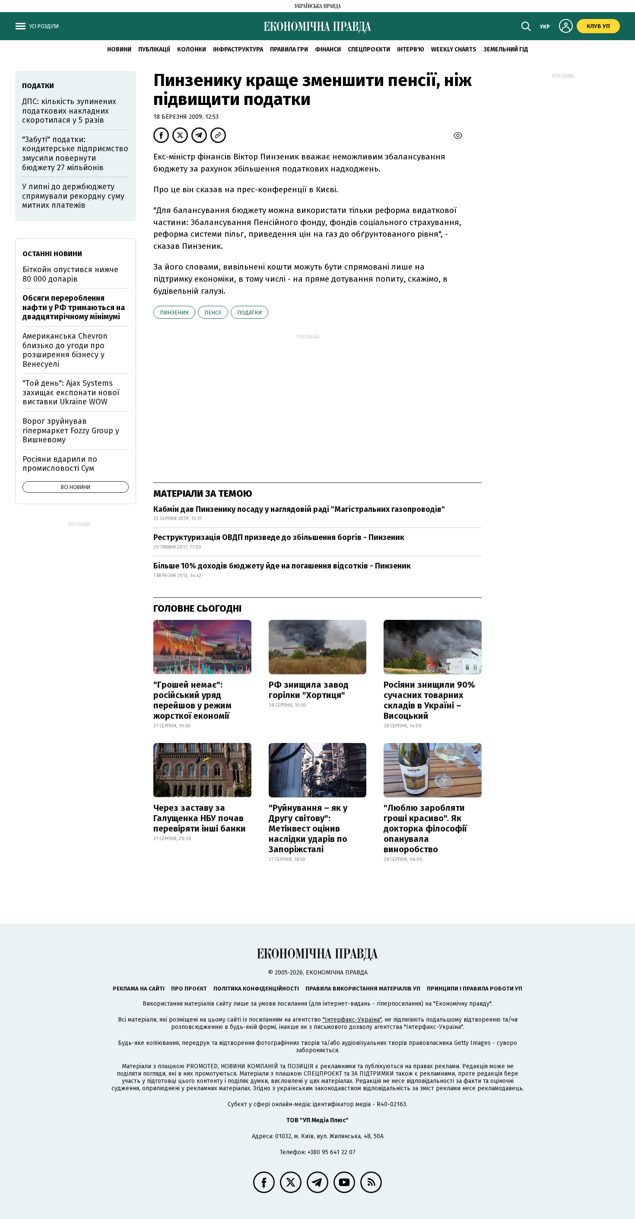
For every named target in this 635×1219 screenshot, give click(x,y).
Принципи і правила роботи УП (474, 988)
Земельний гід (505, 49)
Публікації (154, 49)
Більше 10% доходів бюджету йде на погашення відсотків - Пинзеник (282, 566)
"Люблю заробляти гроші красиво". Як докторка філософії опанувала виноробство (425, 828)
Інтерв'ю (410, 49)
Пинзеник (174, 312)
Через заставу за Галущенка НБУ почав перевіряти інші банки (199, 818)
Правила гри (289, 49)
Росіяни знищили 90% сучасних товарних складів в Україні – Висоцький (429, 700)
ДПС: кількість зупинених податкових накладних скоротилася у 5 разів (69, 111)
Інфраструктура (238, 49)
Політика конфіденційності (256, 988)
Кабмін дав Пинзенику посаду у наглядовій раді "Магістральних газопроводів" (299, 509)
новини (119, 49)
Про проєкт (189, 988)
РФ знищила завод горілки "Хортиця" (309, 689)
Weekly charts (453, 49)
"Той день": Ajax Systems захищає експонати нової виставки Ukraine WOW (71, 392)
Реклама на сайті (139, 988)
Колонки (191, 49)
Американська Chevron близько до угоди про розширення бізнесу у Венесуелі (65, 350)
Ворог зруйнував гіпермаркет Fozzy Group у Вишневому (70, 430)
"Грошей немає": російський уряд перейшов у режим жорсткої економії (192, 700)
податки (249, 312)
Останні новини (52, 254)
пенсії (213, 312)
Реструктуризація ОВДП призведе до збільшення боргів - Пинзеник (278, 537)
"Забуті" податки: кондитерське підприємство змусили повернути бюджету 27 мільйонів (75, 153)
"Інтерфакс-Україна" (352, 1019)
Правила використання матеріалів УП (362, 988)
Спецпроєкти (369, 49)
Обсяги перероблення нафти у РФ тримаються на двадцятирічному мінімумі (73, 307)
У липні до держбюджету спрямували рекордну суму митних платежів (73, 196)
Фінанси (328, 49)
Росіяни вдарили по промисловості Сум (59, 463)
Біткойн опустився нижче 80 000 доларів (70, 274)
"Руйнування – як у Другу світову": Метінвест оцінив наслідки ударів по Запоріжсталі (308, 828)
